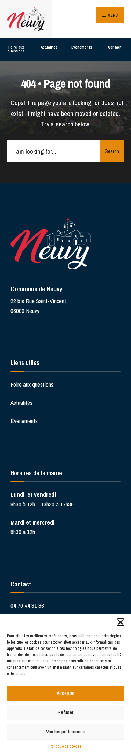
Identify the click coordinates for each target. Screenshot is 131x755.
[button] (120, 622)
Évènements (81, 47)
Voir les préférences (65, 731)
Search (112, 151)
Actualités (49, 47)
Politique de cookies (65, 746)
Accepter (66, 693)
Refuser (65, 712)
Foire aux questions (16, 49)
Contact (114, 47)
